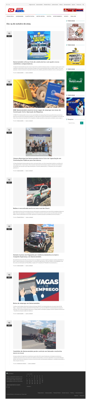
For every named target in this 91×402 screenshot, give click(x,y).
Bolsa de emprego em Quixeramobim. (26, 303)
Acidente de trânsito (21, 363)
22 (34, 382)
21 (32, 382)
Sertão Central (55, 4)
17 (39, 380)
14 (32, 380)
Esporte (73, 4)
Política (61, 4)
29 (34, 383)
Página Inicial (32, 4)
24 (39, 382)
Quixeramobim (39, 4)
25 (42, 382)
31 (39, 383)
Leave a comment (29, 72)
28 (32, 383)
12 (27, 380)
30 (37, 383)
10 (39, 379)
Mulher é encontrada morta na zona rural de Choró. (31, 208)
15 (34, 380)
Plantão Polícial (47, 4)
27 (29, 383)
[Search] (81, 123)
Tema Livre (78, 4)
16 (37, 380)
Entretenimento (67, 4)
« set (28, 386)
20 (29, 382)
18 (42, 380)
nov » (30, 386)
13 (29, 380)
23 (37, 382)
